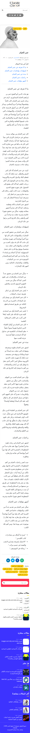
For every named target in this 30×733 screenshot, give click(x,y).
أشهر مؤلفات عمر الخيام (17, 81)
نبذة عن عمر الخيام (19, 74)
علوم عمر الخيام (23, 571)
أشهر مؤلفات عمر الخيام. (17, 566)
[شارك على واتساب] (22, 560)
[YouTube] (20, 15)
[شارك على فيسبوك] (17, 560)
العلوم (25, 28)
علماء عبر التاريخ (17, 28)
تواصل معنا (20, 729)
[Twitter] (15, 15)
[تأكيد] (2, 10)
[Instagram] (10, 15)
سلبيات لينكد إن (17, 687)
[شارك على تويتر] (13, 560)
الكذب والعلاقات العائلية (15, 702)
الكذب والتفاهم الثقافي (15, 709)
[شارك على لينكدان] (8, 560)
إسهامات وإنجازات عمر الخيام (15, 71)
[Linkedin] (12, 15)
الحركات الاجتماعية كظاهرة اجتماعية (13, 609)
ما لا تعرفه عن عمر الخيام (17, 67)
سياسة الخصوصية (11, 729)
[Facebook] (17, 15)
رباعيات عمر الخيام (19, 77)
